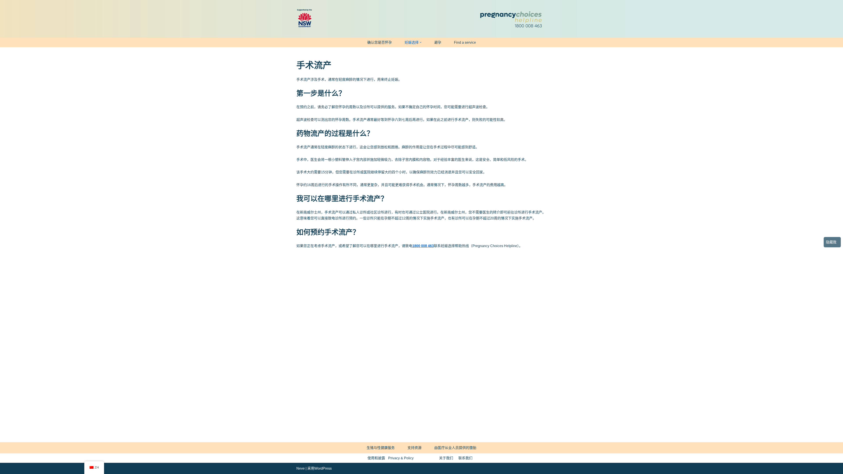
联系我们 (465, 458)
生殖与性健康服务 (381, 448)
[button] (421, 42)
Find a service (465, 42)
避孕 (437, 42)
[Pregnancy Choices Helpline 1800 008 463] (510, 18)
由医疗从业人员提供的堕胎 (455, 448)
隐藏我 (831, 242)
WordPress (323, 468)
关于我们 (446, 458)
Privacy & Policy (401, 458)
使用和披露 (376, 458)
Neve (300, 468)
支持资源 (414, 448)
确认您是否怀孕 (379, 42)
